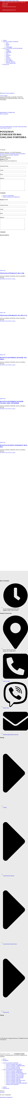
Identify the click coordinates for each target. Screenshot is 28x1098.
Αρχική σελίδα (3, 97)
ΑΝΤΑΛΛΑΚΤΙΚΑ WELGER (13, 1081)
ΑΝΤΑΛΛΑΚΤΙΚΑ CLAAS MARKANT (16, 1073)
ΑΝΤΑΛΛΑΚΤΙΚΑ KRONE (13, 1079)
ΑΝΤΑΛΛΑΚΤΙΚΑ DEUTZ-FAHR (15, 1075)
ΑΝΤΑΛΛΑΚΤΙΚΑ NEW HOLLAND (15, 1080)
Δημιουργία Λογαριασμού (6, 1097)
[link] (11, 1051)
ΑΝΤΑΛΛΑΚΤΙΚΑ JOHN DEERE (14, 1077)
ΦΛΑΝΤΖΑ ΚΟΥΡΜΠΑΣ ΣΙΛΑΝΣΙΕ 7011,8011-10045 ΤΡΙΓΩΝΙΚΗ (11, 402)
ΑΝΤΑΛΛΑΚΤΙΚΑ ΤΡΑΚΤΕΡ (15, 97)
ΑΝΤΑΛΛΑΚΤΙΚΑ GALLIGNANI (15, 1076)
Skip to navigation (4, 0)
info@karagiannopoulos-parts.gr (9, 6)
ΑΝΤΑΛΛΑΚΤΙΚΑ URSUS (13, 1067)
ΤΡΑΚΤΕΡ (16, 155)
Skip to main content (14, 0)
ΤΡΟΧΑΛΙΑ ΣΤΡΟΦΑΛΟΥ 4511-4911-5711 (13, 315)
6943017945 (4, 5)
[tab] (8, 195)
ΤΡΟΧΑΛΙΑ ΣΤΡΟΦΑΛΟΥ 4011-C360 (12, 273)
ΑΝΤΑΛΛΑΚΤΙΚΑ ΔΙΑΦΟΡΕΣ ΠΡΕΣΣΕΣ (16, 1083)
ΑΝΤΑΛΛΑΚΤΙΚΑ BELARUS (14, 1064)
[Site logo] (9, 37)
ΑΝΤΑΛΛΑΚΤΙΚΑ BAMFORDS (14, 1072)
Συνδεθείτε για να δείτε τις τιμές (7, 278)
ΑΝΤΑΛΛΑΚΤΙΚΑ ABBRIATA (14, 1071)
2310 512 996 (5, 3)
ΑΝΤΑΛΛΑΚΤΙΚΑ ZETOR (13, 1068)
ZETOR (11, 155)
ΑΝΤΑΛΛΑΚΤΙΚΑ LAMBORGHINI (15, 1065)
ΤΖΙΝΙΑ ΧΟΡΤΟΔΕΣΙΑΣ (12, 1084)
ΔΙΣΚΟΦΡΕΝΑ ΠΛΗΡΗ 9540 (7, 112)
